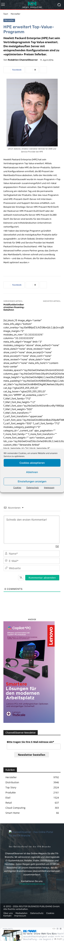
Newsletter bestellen (31, 754)
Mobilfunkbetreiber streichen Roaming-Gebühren (14, 307)
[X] (36, 892)
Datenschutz (32, 487)
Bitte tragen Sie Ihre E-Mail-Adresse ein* (30, 741)
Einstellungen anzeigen (32, 481)
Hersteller (15, 13)
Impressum (49, 487)
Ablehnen (32, 472)
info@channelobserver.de (32, 884)
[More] (43, 69)
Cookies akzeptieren (32, 462)
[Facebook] (27, 892)
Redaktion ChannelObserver (23, 60)
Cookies (17, 487)
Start (5, 13)
